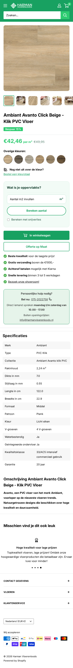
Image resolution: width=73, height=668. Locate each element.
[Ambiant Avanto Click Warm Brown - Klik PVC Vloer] (61, 159)
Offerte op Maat (36, 246)
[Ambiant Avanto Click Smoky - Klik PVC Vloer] (50, 159)
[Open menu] (5, 5)
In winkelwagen (39, 235)
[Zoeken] (65, 15)
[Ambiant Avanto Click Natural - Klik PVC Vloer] (39, 159)
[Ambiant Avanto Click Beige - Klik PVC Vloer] (8, 159)
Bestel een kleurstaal (17, 174)
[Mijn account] (59, 6)
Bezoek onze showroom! (23, 281)
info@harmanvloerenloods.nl (36, 319)
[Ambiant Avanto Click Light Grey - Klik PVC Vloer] (29, 159)
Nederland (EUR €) (15, 621)
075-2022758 (39, 299)
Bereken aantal (36, 210)
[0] (66, 6)
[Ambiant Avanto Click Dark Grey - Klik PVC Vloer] (18, 159)
